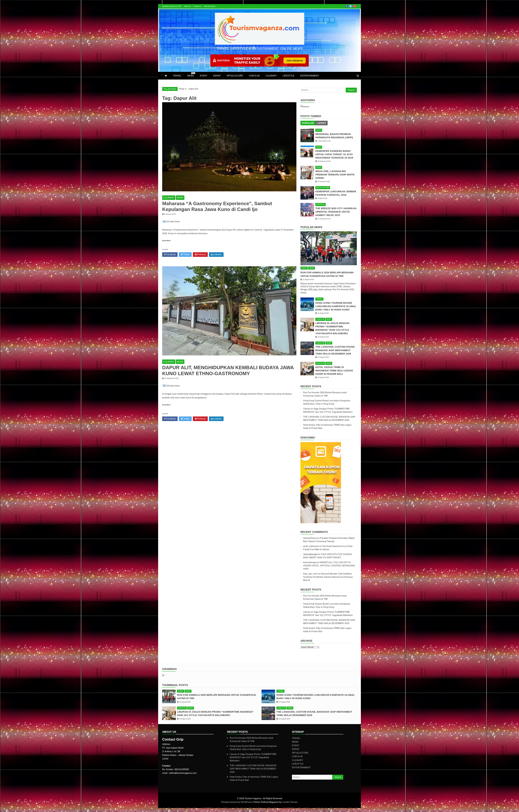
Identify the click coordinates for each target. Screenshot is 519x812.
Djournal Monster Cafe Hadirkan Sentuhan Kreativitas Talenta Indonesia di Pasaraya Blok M (328, 577)
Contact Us (197, 6)
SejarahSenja (309, 538)
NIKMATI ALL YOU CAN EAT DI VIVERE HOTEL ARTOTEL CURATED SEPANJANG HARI (329, 565)
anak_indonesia (311, 546)
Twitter (350, 6)
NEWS (191, 74)
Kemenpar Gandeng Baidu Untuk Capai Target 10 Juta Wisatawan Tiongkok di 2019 (334, 154)
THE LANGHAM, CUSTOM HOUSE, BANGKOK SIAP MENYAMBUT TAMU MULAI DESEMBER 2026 (335, 350)
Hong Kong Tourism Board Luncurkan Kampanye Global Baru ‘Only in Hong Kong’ (335, 306)
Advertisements (209, 6)
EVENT (203, 76)
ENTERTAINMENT (309, 76)
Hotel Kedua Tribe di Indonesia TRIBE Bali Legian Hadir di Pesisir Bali (334, 370)
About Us (187, 6)
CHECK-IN (254, 76)
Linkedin (217, 254)
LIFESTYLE (288, 76)
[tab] (307, 123)
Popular (308, 123)
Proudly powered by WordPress (236, 802)
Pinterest (201, 254)
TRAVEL (177, 76)
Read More (166, 241)
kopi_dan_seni (310, 574)
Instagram (354, 6)
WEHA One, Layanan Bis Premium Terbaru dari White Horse (335, 174)
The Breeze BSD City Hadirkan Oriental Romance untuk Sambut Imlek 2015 (335, 211)
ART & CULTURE (322, 188)
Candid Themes (289, 802)
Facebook (346, 6)
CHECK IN (320, 319)
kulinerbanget (309, 562)
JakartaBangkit (310, 554)
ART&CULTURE (235, 76)
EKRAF (217, 76)
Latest (321, 123)
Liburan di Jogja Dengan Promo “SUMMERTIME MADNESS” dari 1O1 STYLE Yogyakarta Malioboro (253, 757)
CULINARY (271, 76)
